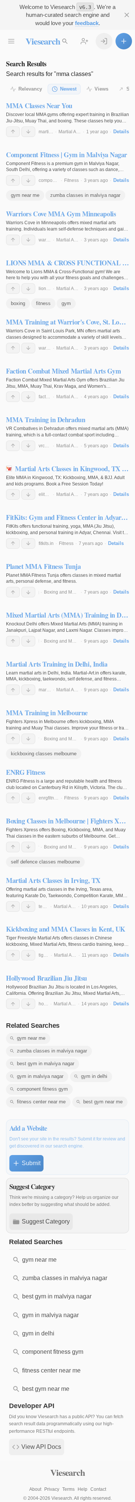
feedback (87, 23)
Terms (68, 1489)
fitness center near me (41, 1102)
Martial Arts (69, 131)
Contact (98, 1489)
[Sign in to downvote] (28, 132)
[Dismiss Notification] (127, 15)
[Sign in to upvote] (13, 132)
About (35, 1489)
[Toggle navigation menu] (11, 41)
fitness (43, 303)
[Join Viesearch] (84, 41)
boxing (18, 303)
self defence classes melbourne (45, 862)
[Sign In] (104, 41)
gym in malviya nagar (40, 1076)
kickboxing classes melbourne (43, 753)
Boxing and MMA (61, 592)
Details (121, 131)
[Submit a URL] (124, 41)
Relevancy (30, 89)
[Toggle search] (65, 41)
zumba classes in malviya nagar (85, 195)
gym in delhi (94, 1076)
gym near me (25, 195)
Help (82, 1489)
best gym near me (103, 1102)
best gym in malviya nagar (45, 1063)
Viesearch (43, 41)
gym (66, 303)
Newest (68, 89)
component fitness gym (42, 1089)
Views (101, 89)
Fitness (71, 180)
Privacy (51, 1489)
